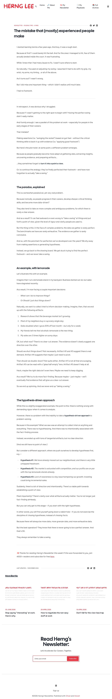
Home (42, 5)
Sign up (56, 691)
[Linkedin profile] (56, 686)
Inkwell (77, 696)
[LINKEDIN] (97, 25)
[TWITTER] (94, 25)
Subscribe (72, 659)
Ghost (68, 696)
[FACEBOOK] (91, 25)
